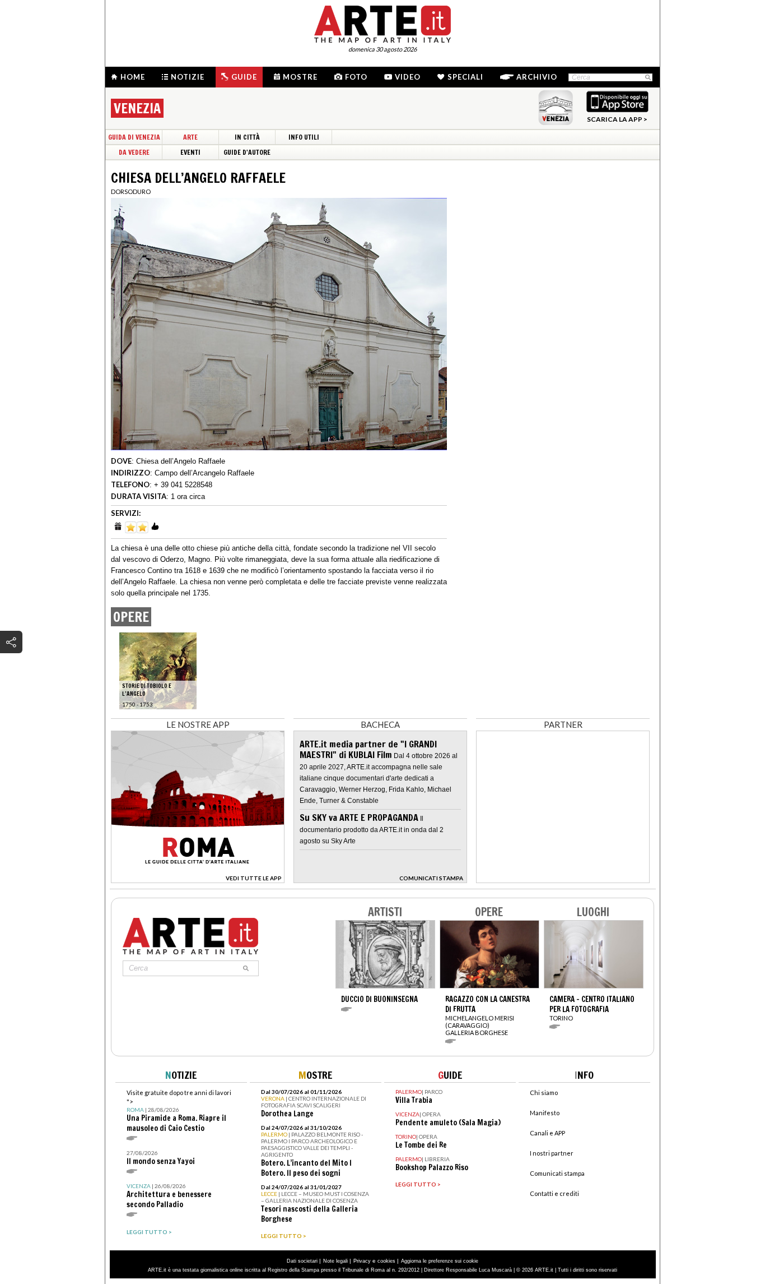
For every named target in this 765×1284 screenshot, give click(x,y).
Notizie (187, 76)
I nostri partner (551, 1153)
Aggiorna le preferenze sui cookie (439, 1261)
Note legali (335, 1261)
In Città (247, 137)
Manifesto (544, 1112)
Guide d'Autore (246, 152)
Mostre (300, 76)
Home (132, 76)
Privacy (362, 1261)
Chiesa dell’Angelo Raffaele (180, 461)
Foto (356, 76)
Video (408, 76)
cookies (386, 1261)
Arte (190, 137)
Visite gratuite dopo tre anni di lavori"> (179, 1111)
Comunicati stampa (557, 1173)
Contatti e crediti (554, 1193)
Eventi (190, 152)
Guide (244, 76)
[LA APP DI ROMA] (197, 880)
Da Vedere (134, 152)
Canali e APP (547, 1133)
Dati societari (302, 1261)
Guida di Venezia (134, 137)
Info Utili (303, 137)
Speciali (465, 76)
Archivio (536, 76)
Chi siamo (544, 1092)
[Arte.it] (382, 22)
